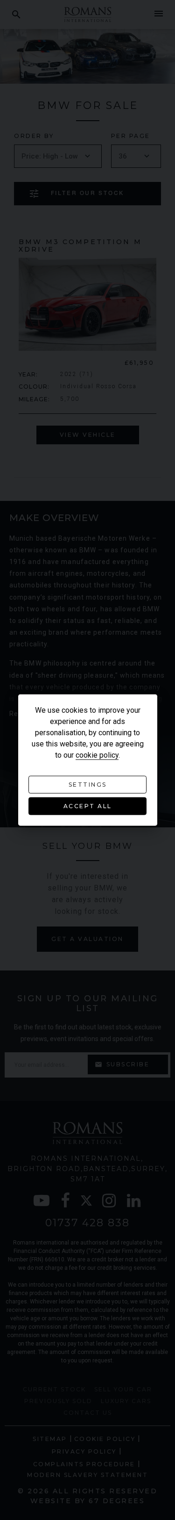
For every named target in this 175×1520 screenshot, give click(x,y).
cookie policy (97, 755)
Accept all (87, 806)
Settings (88, 784)
